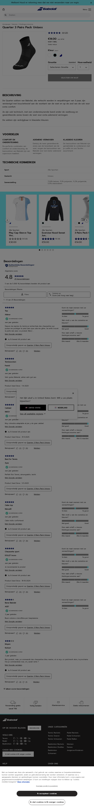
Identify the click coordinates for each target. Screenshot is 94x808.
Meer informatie (23, 782)
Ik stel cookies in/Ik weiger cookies (47, 802)
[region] (47, 787)
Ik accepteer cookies (47, 793)
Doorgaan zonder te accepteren (47, 786)
